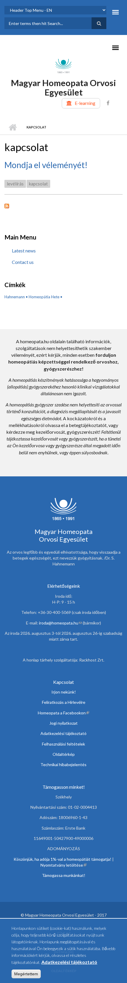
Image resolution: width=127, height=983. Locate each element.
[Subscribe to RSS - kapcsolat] (63, 205)
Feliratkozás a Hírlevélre (63, 702)
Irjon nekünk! (63, 691)
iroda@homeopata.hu (60, 622)
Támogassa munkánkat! (63, 875)
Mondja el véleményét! (45, 165)
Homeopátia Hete (44, 296)
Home (12, 127)
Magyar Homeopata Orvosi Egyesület (63, 87)
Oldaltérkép (64, 754)
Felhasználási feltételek (63, 743)
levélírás (15, 183)
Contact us (23, 262)
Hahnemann (14, 296)
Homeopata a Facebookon (63, 712)
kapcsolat (38, 183)
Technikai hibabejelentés (63, 764)
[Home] (63, 65)
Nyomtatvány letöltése (63, 865)
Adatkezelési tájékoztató (63, 733)
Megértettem (26, 974)
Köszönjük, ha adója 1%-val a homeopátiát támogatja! (62, 859)
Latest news (24, 250)
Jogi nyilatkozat (63, 723)
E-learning (85, 103)
